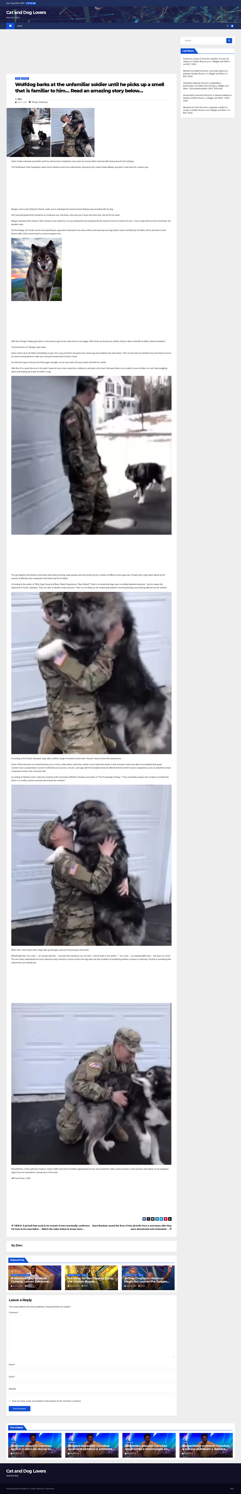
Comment (14, 1312)
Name (12, 1364)
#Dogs (35, 102)
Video (27, 1275)
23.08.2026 (17, 1453)
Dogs (18, 78)
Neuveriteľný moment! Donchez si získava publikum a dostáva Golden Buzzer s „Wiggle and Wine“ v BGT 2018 (207, 98)
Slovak (185, 1442)
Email (12, 1377)
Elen (20, 99)
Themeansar (49, 1489)
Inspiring (25, 78)
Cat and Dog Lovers (26, 12)
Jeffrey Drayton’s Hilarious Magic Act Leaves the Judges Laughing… (145, 1281)
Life (21, 1275)
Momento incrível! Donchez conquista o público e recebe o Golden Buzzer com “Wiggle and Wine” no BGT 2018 (206, 110)
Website (12, 1389)
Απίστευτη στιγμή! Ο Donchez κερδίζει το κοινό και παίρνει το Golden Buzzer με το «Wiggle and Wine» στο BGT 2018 (206, 61)
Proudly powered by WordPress (18, 1489)
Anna (29, 1286)
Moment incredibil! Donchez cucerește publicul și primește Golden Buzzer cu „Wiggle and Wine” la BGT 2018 (205, 73)
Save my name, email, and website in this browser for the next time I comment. (46, 1401)
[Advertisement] (81, 55)
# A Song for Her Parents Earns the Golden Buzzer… (90, 1279)
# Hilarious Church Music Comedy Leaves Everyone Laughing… (30, 1281)
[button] (228, 26)
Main (19, 26)
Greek (13, 1442)
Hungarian (129, 1442)
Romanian (72, 1442)
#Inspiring (43, 102)
